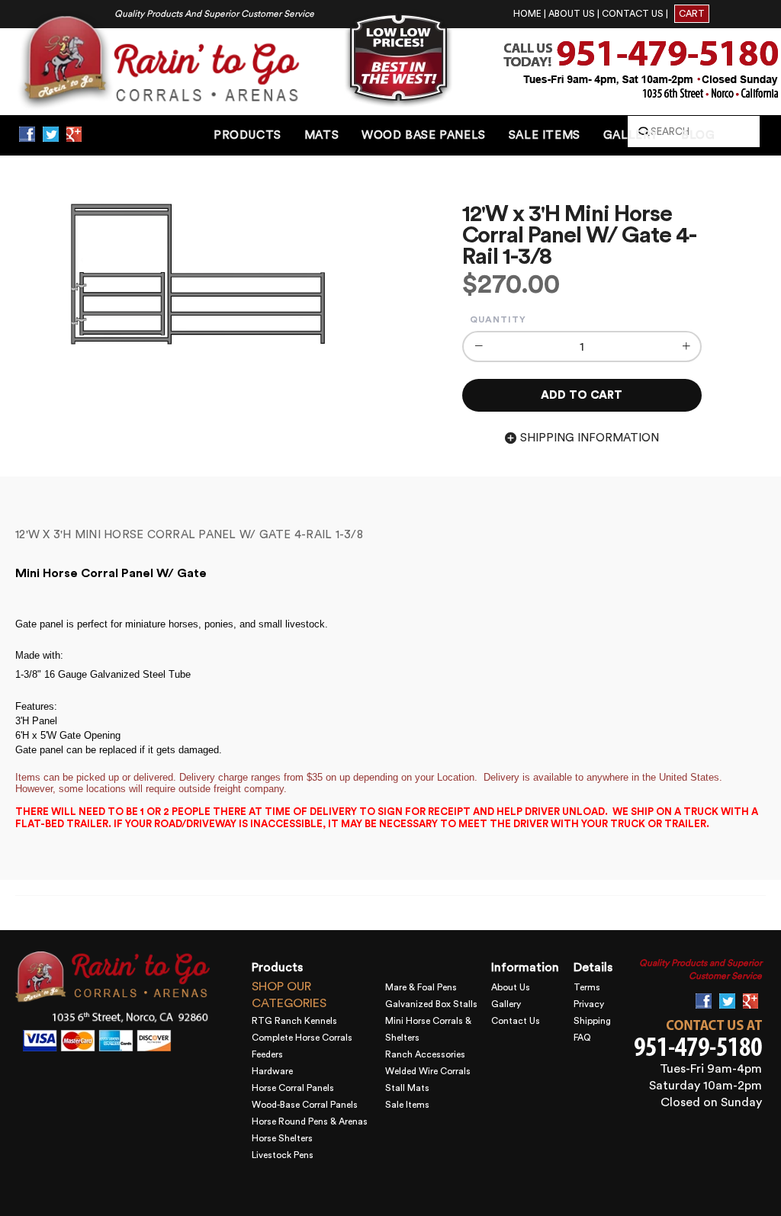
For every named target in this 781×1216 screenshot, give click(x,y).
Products (247, 135)
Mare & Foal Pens (421, 987)
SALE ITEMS (544, 135)
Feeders (267, 1054)
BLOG (698, 135)
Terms (587, 987)
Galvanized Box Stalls (431, 1004)
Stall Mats (407, 1087)
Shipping (592, 1020)
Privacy (589, 1004)
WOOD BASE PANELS (424, 135)
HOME (527, 13)
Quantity (498, 319)
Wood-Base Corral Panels (305, 1104)
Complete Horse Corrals (302, 1037)
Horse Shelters (282, 1138)
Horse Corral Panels (293, 1087)
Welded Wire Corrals (428, 1071)
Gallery (506, 1004)
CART (692, 13)
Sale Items (407, 1104)
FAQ (582, 1037)
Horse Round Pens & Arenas (310, 1121)
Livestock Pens (282, 1155)
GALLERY (630, 135)
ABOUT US (571, 13)
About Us (510, 987)
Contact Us (515, 1020)
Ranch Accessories (425, 1054)
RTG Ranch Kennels (294, 1020)
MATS (321, 135)
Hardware (272, 1071)
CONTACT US (633, 13)
